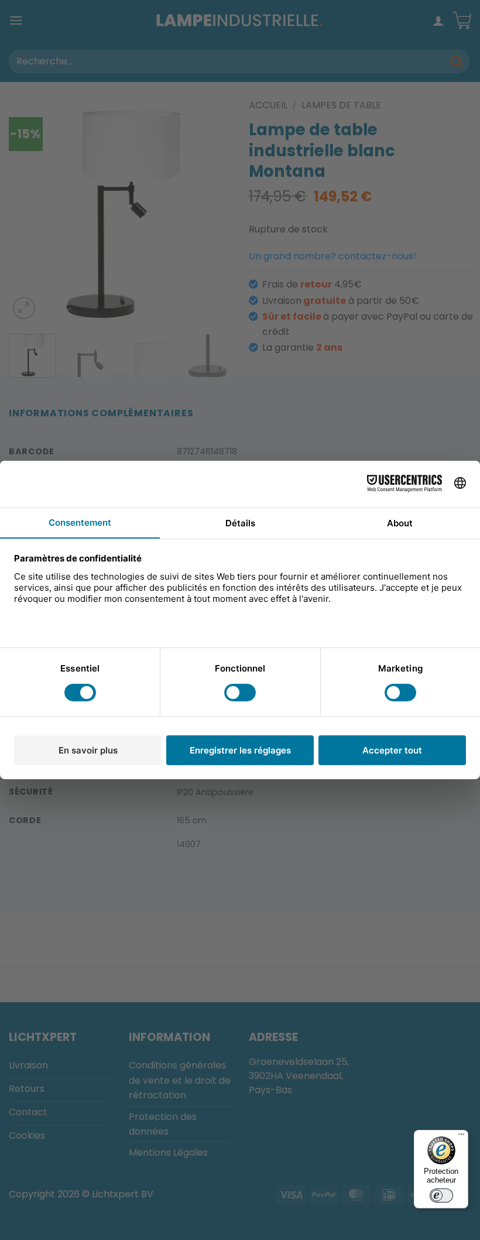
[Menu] (461, 1137)
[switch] (441, 1195)
